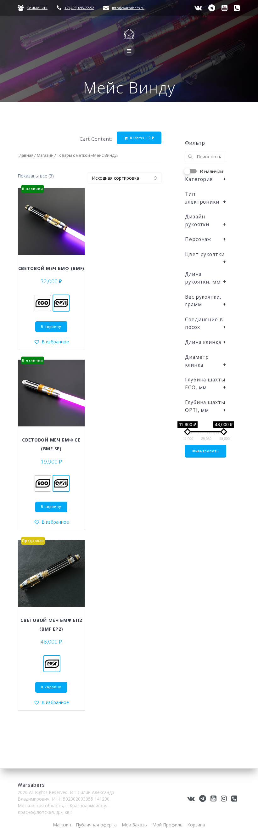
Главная (25, 155)
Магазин (45, 155)
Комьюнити (37, 7)
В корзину (51, 326)
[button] (51, 341)
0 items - (141, 138)
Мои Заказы (135, 825)
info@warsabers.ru (128, 7)
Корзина (196, 825)
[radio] (43, 303)
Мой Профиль (167, 825)
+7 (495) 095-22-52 (79, 7)
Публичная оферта (96, 825)
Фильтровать (205, 451)
